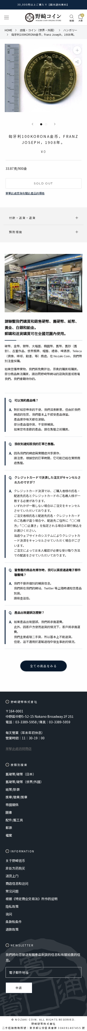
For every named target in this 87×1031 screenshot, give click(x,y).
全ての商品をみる (43, 666)
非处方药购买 (15, 868)
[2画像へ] (46, 124)
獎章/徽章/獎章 (16, 797)
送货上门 (12, 875)
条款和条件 (14, 921)
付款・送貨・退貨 (22, 218)
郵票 (9, 827)
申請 (19, 988)
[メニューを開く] (6, 17)
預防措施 (16, 232)
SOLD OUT (43, 183)
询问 (9, 914)
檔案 (9, 835)
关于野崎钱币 (15, 860)
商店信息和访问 (17, 883)
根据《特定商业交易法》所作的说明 (32, 898)
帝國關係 (12, 804)
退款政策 (12, 929)
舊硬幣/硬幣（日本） (21, 774)
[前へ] (32, 124)
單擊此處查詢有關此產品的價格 (25, 193)
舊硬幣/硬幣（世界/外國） (25, 781)
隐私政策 (12, 906)
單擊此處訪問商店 (19, 748)
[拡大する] (77, 50)
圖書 (9, 812)
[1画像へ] (41, 124)
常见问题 (12, 891)
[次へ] (54, 124)
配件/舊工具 (14, 820)
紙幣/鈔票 (13, 789)
